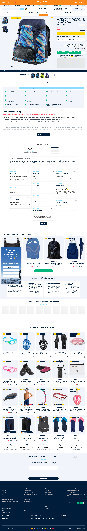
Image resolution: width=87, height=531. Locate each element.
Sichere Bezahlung (5, 490)
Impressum (25, 510)
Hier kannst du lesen (63, 517)
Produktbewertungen (78, 82)
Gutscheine (4, 510)
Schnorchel (40, 12)
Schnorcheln (11, 273)
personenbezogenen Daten (48, 474)
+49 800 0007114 (71, 5)
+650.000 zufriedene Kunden (29, 5)
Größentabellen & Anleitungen (7, 503)
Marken (78, 12)
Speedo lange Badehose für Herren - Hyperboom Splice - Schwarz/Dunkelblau (26, 438)
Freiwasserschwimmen (50, 12)
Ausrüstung (32, 12)
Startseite (9, 12)
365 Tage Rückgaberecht (17, 5)
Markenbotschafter (26, 496)
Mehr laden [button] (43, 223)
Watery (46, 502)
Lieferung (3, 494)
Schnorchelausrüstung (49, 494)
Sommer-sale (43, 15)
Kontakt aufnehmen (5, 488)
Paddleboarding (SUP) (63, 12)
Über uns (78, 5)
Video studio (4, 506)
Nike (46, 510)
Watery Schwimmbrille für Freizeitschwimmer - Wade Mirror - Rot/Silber (60, 410)
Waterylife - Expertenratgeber (28, 505)
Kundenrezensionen (26, 499)
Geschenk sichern (43, 478)
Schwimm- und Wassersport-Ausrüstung (65, 18)
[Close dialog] (20, 248)
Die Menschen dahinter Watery (28, 492)
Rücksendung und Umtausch (6, 496)
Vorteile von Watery (26, 497)
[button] (11, 40)
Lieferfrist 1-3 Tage (7, 5)
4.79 (30, 148)
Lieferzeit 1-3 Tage (60, 447)
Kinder (72, 12)
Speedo (46, 504)
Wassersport (16, 12)
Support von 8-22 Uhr (43, 447)
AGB (24, 508)
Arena (46, 506)
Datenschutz (25, 506)
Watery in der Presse (27, 503)
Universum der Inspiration (6, 508)
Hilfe (84, 5)
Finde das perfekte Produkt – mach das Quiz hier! (10, 501)
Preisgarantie (10, 447)
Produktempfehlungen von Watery (7, 499)
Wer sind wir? (25, 486)
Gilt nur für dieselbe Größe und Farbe (79, 48)
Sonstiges (11, 275)
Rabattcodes (4, 497)
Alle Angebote (47, 486)
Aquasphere (47, 508)
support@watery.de (72, 488)
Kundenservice (4, 486)
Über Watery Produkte (27, 490)
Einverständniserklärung (6, 512)
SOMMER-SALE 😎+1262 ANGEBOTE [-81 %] (16, 18)
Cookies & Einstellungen (6, 505)
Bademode (24, 12)
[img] (13, 171)
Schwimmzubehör (75, 18)
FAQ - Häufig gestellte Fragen (28, 501)
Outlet (46, 488)
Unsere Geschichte (26, 488)
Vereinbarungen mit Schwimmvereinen (30, 494)
